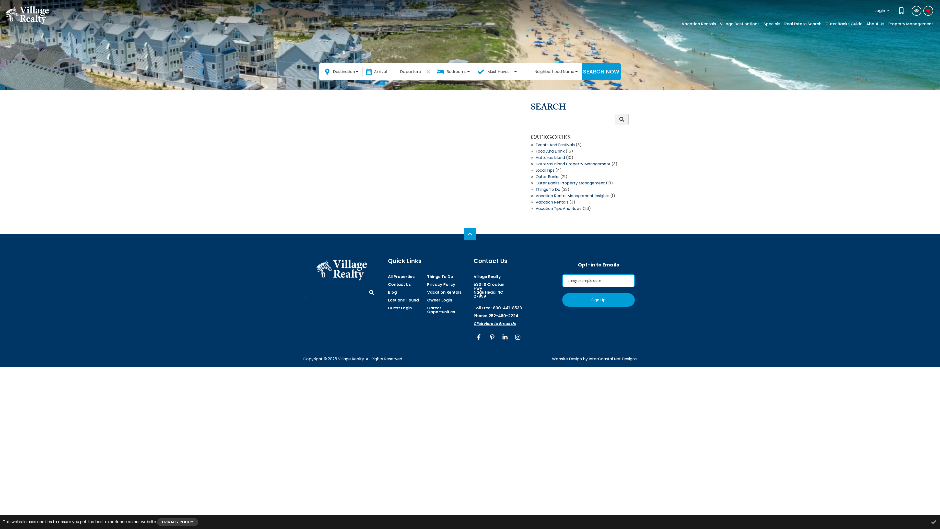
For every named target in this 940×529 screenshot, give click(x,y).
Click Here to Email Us (495, 323)
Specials (772, 24)
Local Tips (545, 170)
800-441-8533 (507, 308)
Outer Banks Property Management (570, 183)
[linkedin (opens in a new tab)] (505, 337)
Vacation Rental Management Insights (572, 196)
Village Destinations (740, 24)
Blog (392, 292)
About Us (875, 24)
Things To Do (440, 277)
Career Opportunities (441, 310)
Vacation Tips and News (559, 209)
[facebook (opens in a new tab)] (479, 337)
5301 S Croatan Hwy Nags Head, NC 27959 (489, 290)
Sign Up (598, 300)
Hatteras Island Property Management (573, 164)
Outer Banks (547, 177)
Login (880, 10)
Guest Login (400, 308)
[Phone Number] (902, 11)
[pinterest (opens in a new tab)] (492, 337)
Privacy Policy (441, 285)
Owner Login (439, 300)
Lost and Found (403, 300)
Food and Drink (550, 151)
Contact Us (399, 285)
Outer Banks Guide (843, 24)
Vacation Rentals (699, 24)
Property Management (910, 24)
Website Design (567, 359)
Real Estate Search (803, 24)
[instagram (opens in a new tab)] (518, 337)
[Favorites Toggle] (928, 11)
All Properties (401, 277)
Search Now (601, 71)
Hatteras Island (550, 158)
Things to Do (548, 190)
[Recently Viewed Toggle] (916, 11)
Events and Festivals (555, 145)
